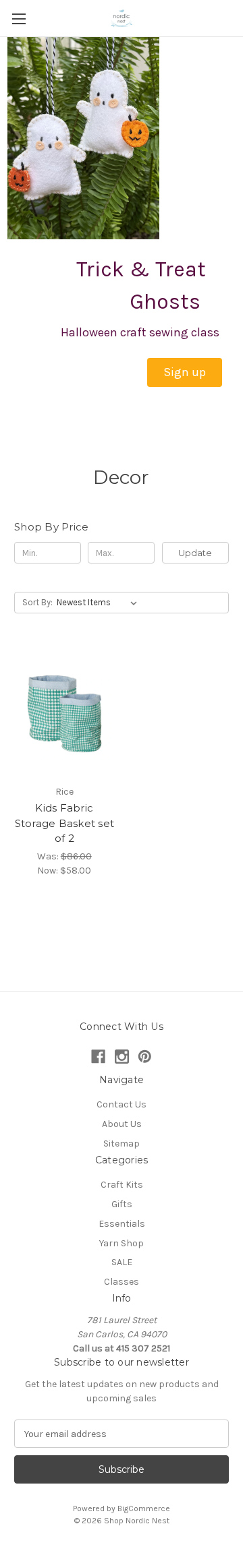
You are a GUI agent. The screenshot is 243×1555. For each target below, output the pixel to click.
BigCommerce (143, 1508)
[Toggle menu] (18, 18)
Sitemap (121, 1143)
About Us (122, 1124)
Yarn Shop (121, 1243)
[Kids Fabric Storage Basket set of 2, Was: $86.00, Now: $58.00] (64, 711)
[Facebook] (98, 1056)
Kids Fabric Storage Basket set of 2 (65, 823)
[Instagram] (122, 1056)
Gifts (121, 1204)
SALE (121, 1262)
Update (195, 552)
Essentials (122, 1223)
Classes (121, 1281)
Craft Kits (122, 1184)
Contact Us (121, 1104)
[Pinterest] (145, 1056)
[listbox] (99, 602)
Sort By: (37, 602)
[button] (184, 372)
